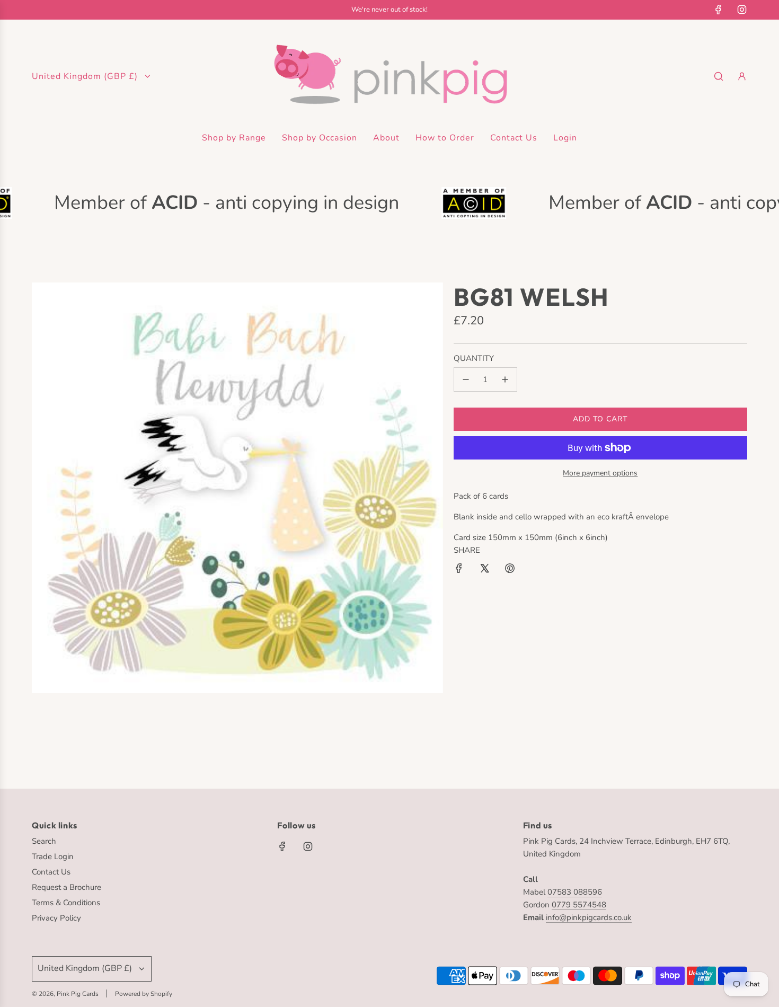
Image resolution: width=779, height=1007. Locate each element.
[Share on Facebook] (459, 570)
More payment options (600, 473)
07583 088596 (574, 892)
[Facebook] (718, 9)
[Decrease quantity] (465, 379)
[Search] (718, 76)
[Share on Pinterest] (509, 570)
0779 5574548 (579, 904)
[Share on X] (484, 570)
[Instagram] (742, 9)
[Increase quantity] (505, 379)
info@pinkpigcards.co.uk (589, 917)
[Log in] (742, 76)
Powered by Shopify (143, 994)
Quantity (474, 358)
